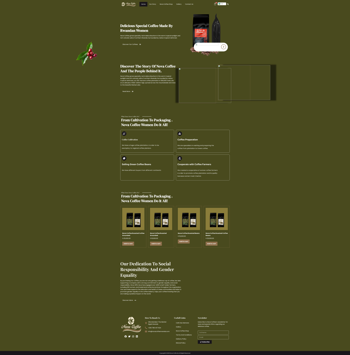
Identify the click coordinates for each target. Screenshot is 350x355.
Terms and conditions (184, 335)
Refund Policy (180, 343)
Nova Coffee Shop (166, 4)
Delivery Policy (181, 339)
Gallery (178, 4)
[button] (227, 4)
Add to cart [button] (128, 244)
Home (143, 4)
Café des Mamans (182, 323)
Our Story (152, 4)
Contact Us (189, 4)
